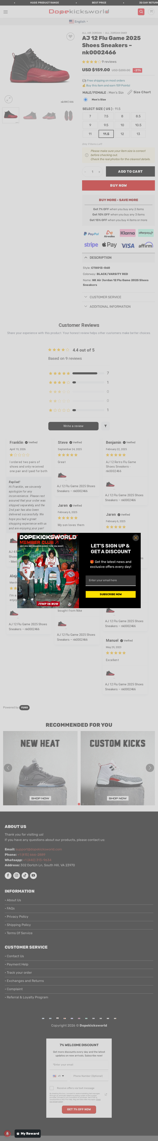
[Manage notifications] (7, 1133)
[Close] (136, 538)
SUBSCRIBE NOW (111, 594)
